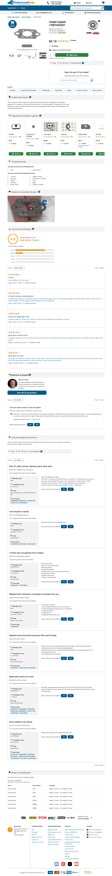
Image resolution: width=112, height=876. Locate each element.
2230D (34, 808)
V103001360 (14, 544)
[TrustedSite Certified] (88, 872)
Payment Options (37, 837)
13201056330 (14, 758)
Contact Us (35, 840)
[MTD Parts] (52, 818)
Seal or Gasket (26, 17)
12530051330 (31, 501)
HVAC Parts (51, 837)
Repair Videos (58, 90)
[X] (70, 864)
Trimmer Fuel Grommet (30, 135)
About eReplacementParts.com (74, 830)
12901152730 (23, 668)
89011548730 (31, 756)
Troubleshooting (46, 90)
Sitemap (67, 856)
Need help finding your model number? (77, 76)
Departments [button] (12, 8)
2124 (33, 793)
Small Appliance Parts (54, 832)
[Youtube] (76, 864)
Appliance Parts (53, 830)
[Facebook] (57, 864)
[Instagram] (63, 864)
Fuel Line (64, 134)
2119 (33, 789)
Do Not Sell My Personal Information (72, 843)
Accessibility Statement (72, 859)
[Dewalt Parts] (33, 818)
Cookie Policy (69, 840)
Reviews (69, 90)
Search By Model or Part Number (81, 8)
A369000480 (22, 709)
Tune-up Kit (47, 134)
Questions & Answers (82, 90)
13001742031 (23, 544)
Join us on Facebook (95, 830)
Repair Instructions (97, 90)
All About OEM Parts (71, 832)
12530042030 (14, 713)
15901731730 (31, 711)
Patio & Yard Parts (53, 842)
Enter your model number (69, 80)
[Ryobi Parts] (42, 818)
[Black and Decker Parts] (23, 818)
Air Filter (11, 134)
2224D (34, 804)
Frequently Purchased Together (28, 90)
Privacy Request (70, 846)
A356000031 (22, 711)
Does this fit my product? (27, 392)
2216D (34, 800)
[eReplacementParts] (21, 2)
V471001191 (14, 754)
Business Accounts (37, 842)
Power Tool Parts (53, 844)
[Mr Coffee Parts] (71, 818)
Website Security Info (71, 851)
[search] (102, 8)
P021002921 (14, 668)
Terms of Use (69, 849)
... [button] (77, 485)
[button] (103, 3)
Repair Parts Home (13, 17)
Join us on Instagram (95, 832)
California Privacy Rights (72, 837)
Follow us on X (93, 835)
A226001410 (14, 711)
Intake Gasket (82, 134)
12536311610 (14, 503)
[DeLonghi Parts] (61, 818)
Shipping (34, 832)
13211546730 (23, 758)
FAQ (33, 830)
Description (13, 90)
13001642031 (23, 503)
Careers (67, 854)
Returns (34, 835)
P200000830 (14, 501)
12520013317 (14, 585)
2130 (33, 796)
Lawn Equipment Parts (55, 840)
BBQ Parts (51, 835)
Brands (23, 8)
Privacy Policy (69, 835)
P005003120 (22, 501)
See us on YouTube (95, 837)
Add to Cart (73, 55)
